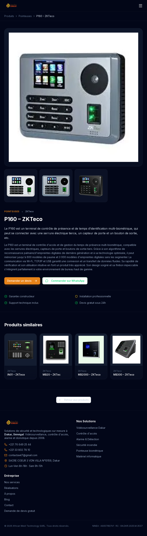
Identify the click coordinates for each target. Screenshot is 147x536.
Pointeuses (25, 16)
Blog (7, 499)
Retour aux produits (76, 399)
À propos (9, 493)
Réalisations (11, 487)
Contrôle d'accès (86, 433)
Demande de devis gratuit (19, 510)
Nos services (12, 482)
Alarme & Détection (87, 439)
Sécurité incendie (86, 444)
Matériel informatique (88, 456)
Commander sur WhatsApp (67, 280)
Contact (8, 505)
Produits (9, 16)
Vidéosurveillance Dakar (90, 427)
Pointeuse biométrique (89, 450)
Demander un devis (19, 280)
